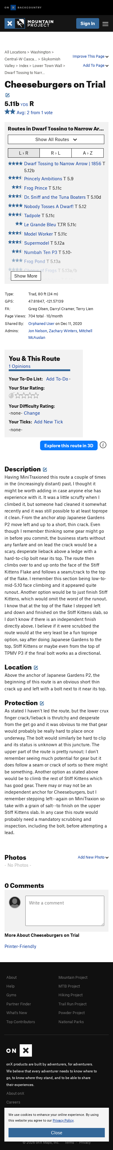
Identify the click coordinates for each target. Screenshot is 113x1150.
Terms (69, 1142)
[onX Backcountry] (23, 7)
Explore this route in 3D (68, 445)
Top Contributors (20, 1021)
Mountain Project (72, 977)
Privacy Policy (63, 1121)
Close (56, 1132)
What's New (16, 1012)
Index (23, 65)
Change (32, 413)
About (11, 977)
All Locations (15, 52)
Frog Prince (35, 188)
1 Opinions (19, 366)
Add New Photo (91, 857)
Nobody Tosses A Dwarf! (49, 206)
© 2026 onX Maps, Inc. (41, 1142)
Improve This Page (89, 56)
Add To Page (94, 65)
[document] (56, 1124)
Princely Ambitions (43, 178)
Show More (25, 275)
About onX (15, 1093)
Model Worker (38, 233)
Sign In (87, 23)
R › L (55, 153)
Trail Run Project (72, 1003)
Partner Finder (18, 1003)
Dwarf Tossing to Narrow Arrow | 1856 (62, 163)
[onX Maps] (19, 1055)
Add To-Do (57, 378)
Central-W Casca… (21, 58)
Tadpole (32, 215)
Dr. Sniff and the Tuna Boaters (55, 197)
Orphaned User (41, 323)
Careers (13, 1102)
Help (10, 986)
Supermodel (36, 243)
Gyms (11, 994)
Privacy (85, 1142)
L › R (23, 153)
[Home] (32, 23)
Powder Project (71, 1012)
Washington (40, 52)
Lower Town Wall (47, 65)
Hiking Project (70, 994)
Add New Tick (48, 421)
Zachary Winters (63, 330)
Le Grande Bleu (40, 224)
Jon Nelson (37, 330)
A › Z (88, 153)
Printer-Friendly (20, 946)
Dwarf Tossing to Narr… (25, 72)
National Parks (71, 1021)
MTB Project (69, 986)
